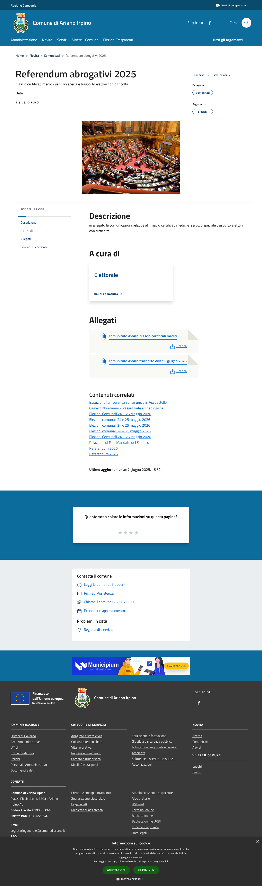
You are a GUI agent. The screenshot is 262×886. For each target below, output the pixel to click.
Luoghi (197, 766)
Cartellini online (143, 809)
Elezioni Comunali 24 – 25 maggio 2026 (120, 437)
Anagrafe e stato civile (86, 735)
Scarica (181, 345)
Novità (34, 55)
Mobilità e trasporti (84, 764)
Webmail (138, 804)
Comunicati (52, 55)
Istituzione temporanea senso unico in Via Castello (128, 402)
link (166, 861)
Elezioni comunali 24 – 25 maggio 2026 (120, 431)
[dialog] (131, 861)
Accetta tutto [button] (116, 870)
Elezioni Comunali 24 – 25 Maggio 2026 (120, 414)
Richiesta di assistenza (87, 809)
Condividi (200, 75)
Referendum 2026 (103, 448)
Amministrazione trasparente (152, 792)
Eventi (196, 772)
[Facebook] (208, 22)
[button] (131, 879)
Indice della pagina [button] (32, 209)
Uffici (14, 747)
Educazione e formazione (149, 735)
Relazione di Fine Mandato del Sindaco (119, 442)
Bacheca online (142, 815)
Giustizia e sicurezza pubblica (152, 741)
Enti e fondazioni (22, 753)
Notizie (197, 735)
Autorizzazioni (142, 764)
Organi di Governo (23, 735)
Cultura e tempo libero (86, 741)
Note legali (139, 832)
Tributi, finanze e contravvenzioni (155, 747)
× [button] (257, 841)
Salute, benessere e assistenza (153, 758)
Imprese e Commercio (86, 753)
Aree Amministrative (25, 741)
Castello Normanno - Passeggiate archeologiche (126, 408)
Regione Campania (23, 5)
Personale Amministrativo (29, 764)
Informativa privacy (145, 827)
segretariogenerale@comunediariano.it (38, 830)
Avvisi (196, 747)
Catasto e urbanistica (86, 758)
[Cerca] (246, 23)
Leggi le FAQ (79, 804)
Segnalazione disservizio (88, 798)
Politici (15, 758)
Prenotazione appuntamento (91, 792)
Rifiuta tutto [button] (146, 870)
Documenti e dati (22, 770)
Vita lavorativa (81, 747)
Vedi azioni (220, 75)
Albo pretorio (141, 798)
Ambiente (138, 752)
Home (20, 55)
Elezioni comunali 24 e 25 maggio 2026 (119, 419)
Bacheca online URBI (146, 821)
